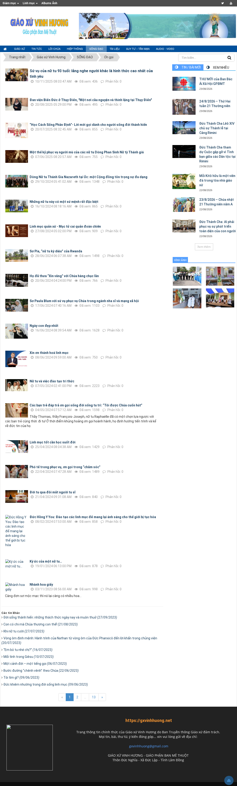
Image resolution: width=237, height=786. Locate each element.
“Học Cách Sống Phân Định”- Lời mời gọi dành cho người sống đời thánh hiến (88, 125)
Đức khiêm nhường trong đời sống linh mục (45, 684)
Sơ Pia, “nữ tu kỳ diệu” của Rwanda (56, 251)
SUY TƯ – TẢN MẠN (138, 48)
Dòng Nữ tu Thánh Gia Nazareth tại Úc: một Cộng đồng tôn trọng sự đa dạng (88, 177)
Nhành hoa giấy (41, 584)
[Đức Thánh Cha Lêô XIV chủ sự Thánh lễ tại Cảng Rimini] (184, 127)
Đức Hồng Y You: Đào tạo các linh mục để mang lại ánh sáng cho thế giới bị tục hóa (93, 517)
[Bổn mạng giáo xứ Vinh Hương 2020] (187, 298)
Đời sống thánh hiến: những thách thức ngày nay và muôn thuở (60, 617)
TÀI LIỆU (115, 48)
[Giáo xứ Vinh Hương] (39, 26)
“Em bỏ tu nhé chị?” (28, 650)
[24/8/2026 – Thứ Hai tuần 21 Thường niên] (184, 107)
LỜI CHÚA (54, 48)
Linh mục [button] (29, 3)
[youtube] (231, 3)
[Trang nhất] (5, 49)
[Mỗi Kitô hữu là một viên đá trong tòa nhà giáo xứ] (184, 181)
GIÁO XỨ (19, 48)
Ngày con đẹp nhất (44, 326)
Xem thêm (204, 247)
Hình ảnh (180, 260)
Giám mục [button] (10, 3)
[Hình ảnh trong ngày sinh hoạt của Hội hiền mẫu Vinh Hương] (220, 297)
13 (94, 697)
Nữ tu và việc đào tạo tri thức (52, 381)
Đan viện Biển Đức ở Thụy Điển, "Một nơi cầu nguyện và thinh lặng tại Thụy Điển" (91, 100)
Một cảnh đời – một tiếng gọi (35, 663)
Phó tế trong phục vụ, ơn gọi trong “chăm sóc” (65, 467)
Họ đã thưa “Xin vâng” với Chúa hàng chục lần (64, 276)
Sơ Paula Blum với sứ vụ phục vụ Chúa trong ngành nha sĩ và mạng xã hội (84, 301)
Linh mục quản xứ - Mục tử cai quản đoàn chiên (65, 226)
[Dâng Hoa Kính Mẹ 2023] (220, 276)
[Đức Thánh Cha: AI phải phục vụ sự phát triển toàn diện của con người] (184, 226)
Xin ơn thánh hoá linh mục (49, 353)
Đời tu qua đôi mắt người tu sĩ (52, 492)
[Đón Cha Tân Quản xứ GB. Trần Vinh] (187, 276)
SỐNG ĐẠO (96, 48)
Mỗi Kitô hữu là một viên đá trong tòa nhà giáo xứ (217, 180)
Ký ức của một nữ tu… (46, 561)
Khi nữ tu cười (23, 631)
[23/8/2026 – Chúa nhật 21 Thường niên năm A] (184, 204)
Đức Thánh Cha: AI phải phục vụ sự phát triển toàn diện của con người (217, 226)
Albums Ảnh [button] (49, 3)
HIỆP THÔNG (75, 48)
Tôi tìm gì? (21, 677)
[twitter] (222, 3)
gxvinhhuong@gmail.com (148, 746)
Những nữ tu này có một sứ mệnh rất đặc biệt (64, 202)
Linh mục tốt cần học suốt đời (52, 442)
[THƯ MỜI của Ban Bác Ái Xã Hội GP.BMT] (184, 84)
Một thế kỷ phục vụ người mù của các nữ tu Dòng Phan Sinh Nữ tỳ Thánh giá (87, 152)
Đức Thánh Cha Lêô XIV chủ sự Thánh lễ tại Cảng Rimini (216, 128)
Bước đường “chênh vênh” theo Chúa (41, 670)
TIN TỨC (36, 48)
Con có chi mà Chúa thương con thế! (40, 624)
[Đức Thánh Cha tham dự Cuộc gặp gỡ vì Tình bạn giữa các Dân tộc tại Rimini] (184, 151)
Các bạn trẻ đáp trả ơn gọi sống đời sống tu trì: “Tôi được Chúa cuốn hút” (86, 405)
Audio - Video (165, 48)
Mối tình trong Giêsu (28, 657)
